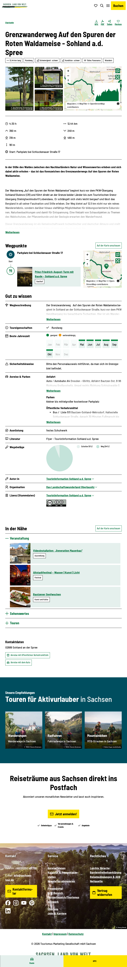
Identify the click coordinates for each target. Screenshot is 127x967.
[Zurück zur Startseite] (14, 5)
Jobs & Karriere (57, 913)
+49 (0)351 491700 (26, 868)
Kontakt (47, 934)
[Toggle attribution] (118, 104)
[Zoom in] (68, 70)
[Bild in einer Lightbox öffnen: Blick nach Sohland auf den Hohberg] (19, 89)
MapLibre (71, 103)
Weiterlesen (12, 232)
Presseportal (55, 888)
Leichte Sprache (100, 868)
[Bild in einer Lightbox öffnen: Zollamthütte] (49, 100)
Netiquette (96, 881)
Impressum (60, 934)
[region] (93, 89)
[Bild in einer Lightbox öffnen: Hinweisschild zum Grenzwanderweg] (49, 77)
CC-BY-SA (29, 109)
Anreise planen (56, 868)
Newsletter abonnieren (61, 881)
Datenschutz (76, 934)
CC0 (28, 584)
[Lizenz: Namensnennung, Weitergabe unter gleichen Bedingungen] (56, 505)
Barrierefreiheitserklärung (105, 872)
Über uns (53, 909)
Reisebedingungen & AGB (105, 877)
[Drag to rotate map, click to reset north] (68, 80)
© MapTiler (82, 103)
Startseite (9, 22)
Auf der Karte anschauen (108, 245)
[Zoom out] (68, 75)
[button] (120, 953)
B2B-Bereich (55, 893)
